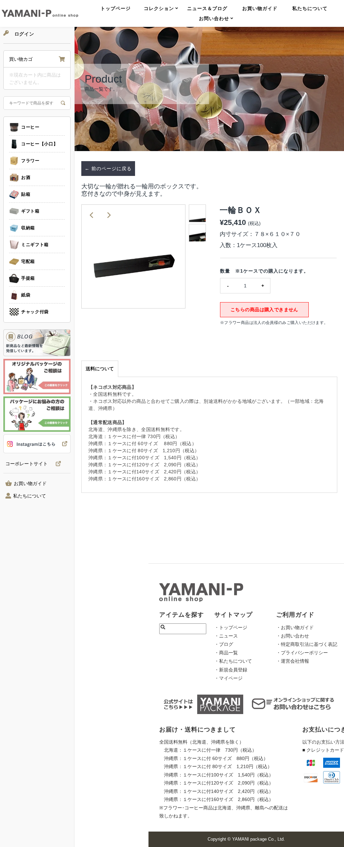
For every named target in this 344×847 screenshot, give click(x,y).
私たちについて (310, 8)
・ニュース (226, 636)
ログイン (23, 34)
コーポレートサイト (26, 463)
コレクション (159, 8)
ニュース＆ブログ (207, 8)
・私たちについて (233, 661)
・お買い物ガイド (295, 627)
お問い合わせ (214, 18)
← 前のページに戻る (108, 168)
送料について (100, 368)
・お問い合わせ (292, 636)
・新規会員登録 (230, 669)
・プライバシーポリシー (302, 652)
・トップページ (230, 627)
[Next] (108, 215)
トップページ (115, 8)
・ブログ (223, 644)
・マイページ (228, 678)
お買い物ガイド (259, 8)
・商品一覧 (226, 652)
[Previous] (92, 215)
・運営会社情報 (292, 661)
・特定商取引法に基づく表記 (306, 644)
